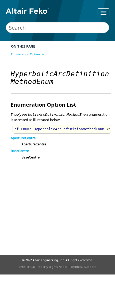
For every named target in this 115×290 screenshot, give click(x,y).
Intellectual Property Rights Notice (43, 267)
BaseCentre (20, 150)
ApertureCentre (23, 138)
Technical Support (83, 267)
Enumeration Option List (28, 54)
